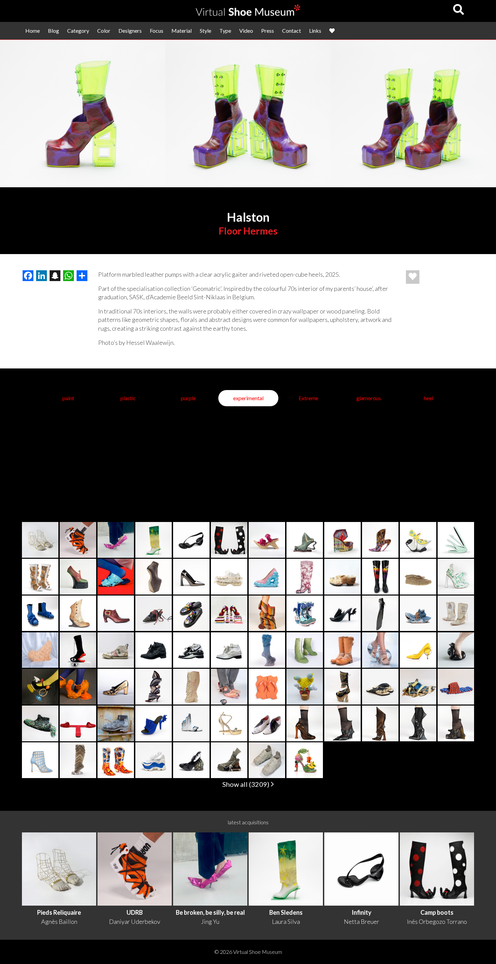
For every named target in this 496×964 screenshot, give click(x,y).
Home (32, 30)
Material (181, 30)
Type (225, 30)
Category (78, 30)
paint (68, 398)
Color (103, 30)
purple (188, 398)
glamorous (368, 398)
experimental (248, 398)
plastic (128, 398)
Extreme (308, 398)
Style (205, 30)
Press (267, 30)
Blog (53, 30)
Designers (130, 30)
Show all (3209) (246, 784)
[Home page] (248, 13)
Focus (156, 30)
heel (428, 398)
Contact (291, 30)
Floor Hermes (248, 231)
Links (315, 30)
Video (246, 30)
